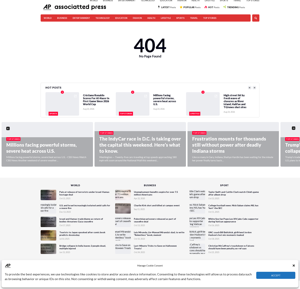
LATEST (168, 7)
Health (151, 18)
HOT (214, 7)
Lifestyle (166, 18)
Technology (102, 18)
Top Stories (209, 18)
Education (121, 18)
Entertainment (81, 18)
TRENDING (236, 7)
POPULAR (192, 7)
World (48, 18)
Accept (275, 275)
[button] (293, 265)
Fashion (137, 18)
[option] (80, 103)
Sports (180, 18)
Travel (194, 18)
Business (62, 18)
